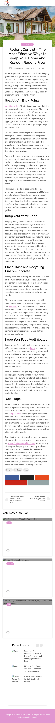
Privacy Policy (26, 717)
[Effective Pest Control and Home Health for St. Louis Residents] (15, 666)
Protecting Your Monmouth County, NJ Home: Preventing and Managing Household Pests (33, 656)
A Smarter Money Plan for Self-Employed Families (33, 679)
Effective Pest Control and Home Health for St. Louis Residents (32, 668)
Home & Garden (27, 44)
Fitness (10, 564)
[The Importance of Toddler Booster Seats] (20, 519)
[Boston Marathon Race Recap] (16, 560)
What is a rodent (12, 106)
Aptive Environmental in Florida (21, 443)
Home (8, 470)
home (32, 348)
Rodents (17, 470)
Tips (26, 470)
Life (9, 523)
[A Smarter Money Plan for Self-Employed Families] (17, 679)
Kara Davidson (17, 68)
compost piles (15, 413)
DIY (9, 605)
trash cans (13, 306)
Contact (34, 717)
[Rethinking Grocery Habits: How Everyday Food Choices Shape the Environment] (27, 602)
